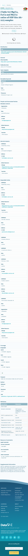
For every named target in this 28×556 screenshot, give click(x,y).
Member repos (18, 492)
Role (2, 111)
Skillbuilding (4, 506)
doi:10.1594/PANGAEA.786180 (7, 9)
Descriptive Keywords (6, 79)
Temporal (3, 377)
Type (2, 88)
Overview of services (6, 490)
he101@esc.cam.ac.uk (7, 158)
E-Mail (3, 118)
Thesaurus (3, 93)
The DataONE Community (18, 497)
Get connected (14, 552)
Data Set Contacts (5, 141)
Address (3, 116)
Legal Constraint (4, 442)
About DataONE (19, 506)
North (2, 350)
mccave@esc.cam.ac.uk (8, 273)
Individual (3, 143)
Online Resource (5, 125)
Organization (4, 106)
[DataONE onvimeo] (6, 537)
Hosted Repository (5, 494)
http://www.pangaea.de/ (8, 129)
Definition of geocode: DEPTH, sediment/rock (13, 396)
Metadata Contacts (5, 103)
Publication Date (5, 65)
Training (3, 508)
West (2, 365)
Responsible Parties (5, 180)
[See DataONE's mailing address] (18, 537)
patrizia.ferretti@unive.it (8, 231)
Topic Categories (5, 70)
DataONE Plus (4, 492)
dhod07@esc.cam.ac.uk (8, 293)
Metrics (17, 508)
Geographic (3, 347)
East (2, 355)
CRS (2, 394)
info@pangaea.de (6, 120)
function (3, 132)
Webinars (3, 510)
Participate (18, 490)
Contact (17, 510)
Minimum (3, 384)
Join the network (19, 494)
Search (3, 5)
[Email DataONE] (10, 537)
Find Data (5, 516)
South (2, 360)
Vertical (2, 382)
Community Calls (19, 500)
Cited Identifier (4, 59)
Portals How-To (5, 512)
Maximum (3, 389)
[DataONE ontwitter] (2, 537)
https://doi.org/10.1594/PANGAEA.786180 (11, 61)
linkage (3, 127)
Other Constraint (5, 454)
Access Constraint (5, 444)
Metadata (9, 5)
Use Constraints (5, 449)
